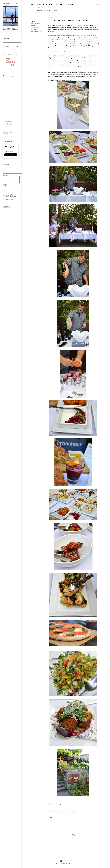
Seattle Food (34, 29)
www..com (8, 121)
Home (38, 10)
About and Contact (47, 10)
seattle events (35, 27)
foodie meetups (35, 23)
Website (56, 10)
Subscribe (10, 155)
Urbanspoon (59, 25)
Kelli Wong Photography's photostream (10, 123)
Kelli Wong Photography (56, 4)
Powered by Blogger (66, 860)
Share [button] (32, 17)
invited (33, 25)
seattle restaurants (36, 31)
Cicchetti (79, 25)
